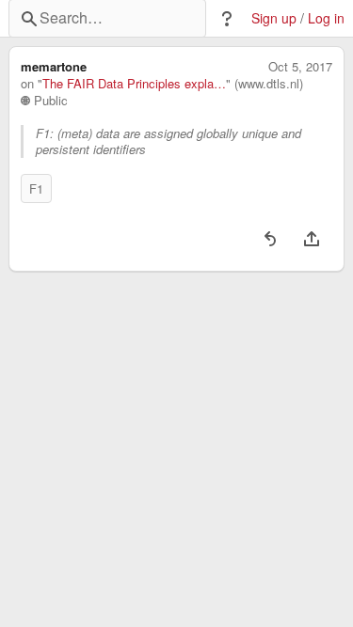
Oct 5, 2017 (300, 66)
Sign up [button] (274, 18)
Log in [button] (326, 18)
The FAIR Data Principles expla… (134, 83)
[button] (227, 19)
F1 (36, 188)
